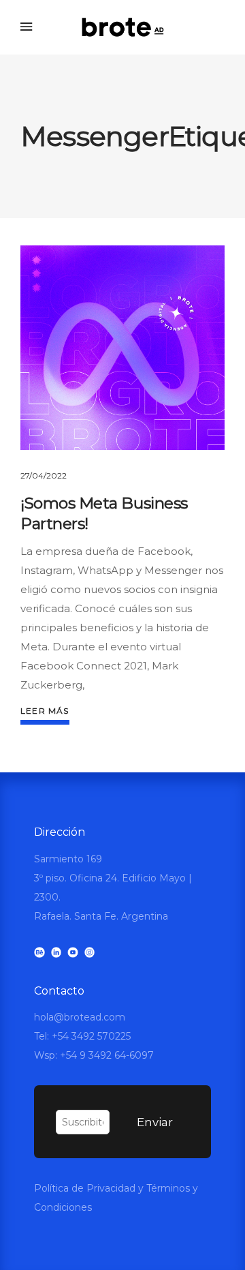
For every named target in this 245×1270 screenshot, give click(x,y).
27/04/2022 (43, 475)
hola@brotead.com (79, 1017)
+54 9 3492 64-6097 (107, 1055)
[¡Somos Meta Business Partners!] (122, 347)
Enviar (155, 1122)
